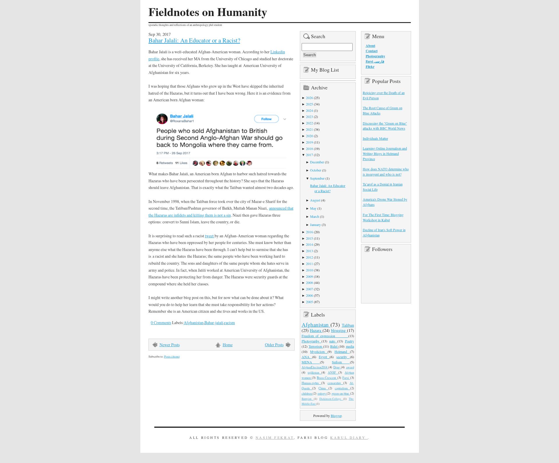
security (343, 356)
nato (333, 341)
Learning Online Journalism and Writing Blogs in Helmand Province (385, 153)
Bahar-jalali (213, 322)
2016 (309, 231)
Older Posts (274, 344)
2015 (309, 238)
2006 (309, 295)
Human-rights (311, 383)
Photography (311, 341)
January (315, 224)
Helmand (342, 351)
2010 (309, 270)
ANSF (333, 372)
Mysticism (319, 351)
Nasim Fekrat (275, 437)
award (350, 367)
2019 (309, 142)
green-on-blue (341, 393)
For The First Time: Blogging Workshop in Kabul (383, 217)
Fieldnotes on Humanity (207, 11)
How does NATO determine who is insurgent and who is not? (386, 171)
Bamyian (308, 399)
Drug (337, 367)
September (317, 178)
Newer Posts (170, 344)
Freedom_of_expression (325, 335)
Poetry (349, 341)
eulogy (322, 393)
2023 (309, 116)
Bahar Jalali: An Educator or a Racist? (194, 40)
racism (229, 322)
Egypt (324, 356)
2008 (309, 282)
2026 (309, 97)
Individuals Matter (375, 138)
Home (228, 344)
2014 (309, 244)
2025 (309, 104)
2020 (309, 135)
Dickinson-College (331, 399)
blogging (339, 330)
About (370, 45)
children (307, 393)
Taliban (348, 325)
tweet (210, 235)
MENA (311, 362)
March (314, 216)
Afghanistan (194, 322)
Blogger (336, 415)
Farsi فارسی (375, 61)
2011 (309, 263)
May (313, 208)
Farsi (346, 378)
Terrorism (316, 346)
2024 (309, 110)
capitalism (342, 388)
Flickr (370, 66)
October (315, 170)
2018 (309, 148)
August (315, 200)
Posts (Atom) (172, 356)
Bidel (334, 346)
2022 (309, 123)
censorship (335, 383)
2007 (309, 289)
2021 (309, 129)
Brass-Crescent (327, 378)
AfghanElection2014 (315, 367)
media (350, 346)
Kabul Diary (349, 437)
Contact (372, 50)
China (323, 388)
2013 (309, 250)
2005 (309, 301)
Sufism (341, 362)
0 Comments (161, 322)
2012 (309, 257)
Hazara (316, 330)
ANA (307, 356)
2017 (309, 154)
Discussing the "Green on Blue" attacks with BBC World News (385, 126)
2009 (309, 276)
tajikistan (314, 372)
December (317, 162)
